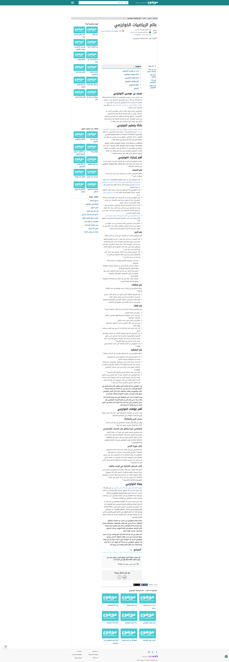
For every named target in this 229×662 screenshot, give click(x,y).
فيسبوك (145, 585)
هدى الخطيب (133, 32)
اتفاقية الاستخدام (76, 654)
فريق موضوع (77, 658)
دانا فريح (137, 30)
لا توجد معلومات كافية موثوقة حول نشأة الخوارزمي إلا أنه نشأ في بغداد (122, 130)
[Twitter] (152, 652)
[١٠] (131, 517)
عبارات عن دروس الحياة (91, 232)
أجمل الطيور (94, 207)
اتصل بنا (79, 651)
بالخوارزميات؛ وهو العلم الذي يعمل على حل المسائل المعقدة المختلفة (121, 183)
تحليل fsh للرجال (93, 228)
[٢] (110, 121)
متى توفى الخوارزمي (152, 86)
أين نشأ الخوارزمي (153, 81)
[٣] (124, 131)
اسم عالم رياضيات (153, 75)
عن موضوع (95, 651)
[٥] (109, 228)
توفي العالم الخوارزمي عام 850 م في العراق (128, 487)
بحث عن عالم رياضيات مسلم (151, 70)
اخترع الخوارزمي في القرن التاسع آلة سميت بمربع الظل (123, 215)
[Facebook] (156, 652)
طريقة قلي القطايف (91, 204)
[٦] (123, 249)
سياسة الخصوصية (93, 654)
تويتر (139, 585)
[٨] (115, 341)
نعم (124, 577)
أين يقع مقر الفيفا (92, 211)
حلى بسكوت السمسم (91, 225)
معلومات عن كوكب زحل (91, 221)
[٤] (132, 176)
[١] (108, 99)
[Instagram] (149, 652)
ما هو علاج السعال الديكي (90, 214)
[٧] (137, 290)
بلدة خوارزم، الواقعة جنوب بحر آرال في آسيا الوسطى (123, 103)
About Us (95, 658)
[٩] (106, 372)
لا (119, 577)
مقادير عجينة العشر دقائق (90, 218)
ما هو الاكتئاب (93, 200)
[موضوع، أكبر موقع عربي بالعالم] (153, 2)
